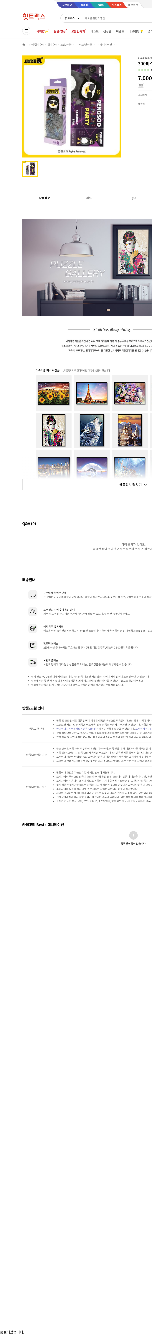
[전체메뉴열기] (26, 31)
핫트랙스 (70, 18)
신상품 (107, 31)
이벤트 (120, 31)
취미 (49, 44)
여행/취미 (34, 44)
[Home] (23, 44)
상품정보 (44, 198)
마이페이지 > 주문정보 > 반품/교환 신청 (77, 729)
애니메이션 (106, 44)
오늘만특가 (78, 31)
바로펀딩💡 (136, 31)
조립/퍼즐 (65, 44)
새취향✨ (42, 31)
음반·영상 (60, 31)
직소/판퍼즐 (85, 44)
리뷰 (89, 198)
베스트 (95, 31)
